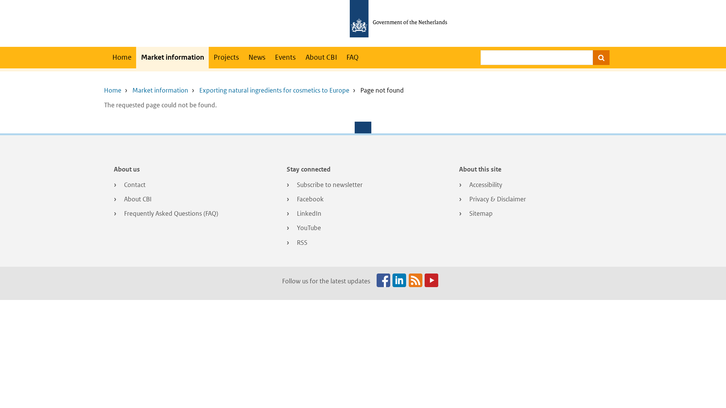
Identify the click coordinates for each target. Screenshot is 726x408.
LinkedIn (309, 213)
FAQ (352, 57)
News (256, 57)
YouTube (309, 228)
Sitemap (481, 213)
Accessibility (485, 185)
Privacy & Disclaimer (497, 199)
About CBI (321, 57)
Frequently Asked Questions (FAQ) (171, 213)
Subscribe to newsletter (330, 185)
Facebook (310, 199)
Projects (226, 57)
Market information (172, 57)
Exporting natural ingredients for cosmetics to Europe (274, 90)
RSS (302, 242)
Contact (135, 185)
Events (285, 57)
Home (122, 57)
